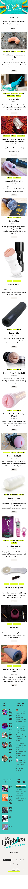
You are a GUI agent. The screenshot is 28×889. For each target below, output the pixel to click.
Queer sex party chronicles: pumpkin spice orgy (12, 726)
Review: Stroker (14, 498)
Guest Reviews (6, 51)
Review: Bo (14, 627)
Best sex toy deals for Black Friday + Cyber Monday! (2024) (11, 714)
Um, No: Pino (10, 817)
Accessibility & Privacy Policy (14, 870)
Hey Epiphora (7, 869)
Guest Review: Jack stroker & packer (14, 56)
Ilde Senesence (22, 710)
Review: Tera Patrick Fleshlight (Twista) (14, 415)
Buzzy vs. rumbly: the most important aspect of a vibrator (21, 752)
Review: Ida (11, 786)
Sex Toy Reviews (21, 51)
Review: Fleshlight (14, 456)
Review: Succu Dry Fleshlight (14, 373)
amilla (20, 760)
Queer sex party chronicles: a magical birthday (12, 758)
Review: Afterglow (11, 825)
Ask (16, 869)
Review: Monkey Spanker (14, 587)
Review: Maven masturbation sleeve (14, 670)
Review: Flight (14, 221)
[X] (17, 860)
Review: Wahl (19, 768)
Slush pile (21, 494)
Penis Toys (13, 51)
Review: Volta (14, 99)
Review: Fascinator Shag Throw (11, 809)
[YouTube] (24, 860)
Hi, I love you (14, 93)
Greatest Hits (7, 93)
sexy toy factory (19, 797)
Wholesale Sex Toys (19, 791)
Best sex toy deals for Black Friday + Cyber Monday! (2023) (11, 747)
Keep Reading (14, 70)
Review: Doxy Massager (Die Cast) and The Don (21, 719)
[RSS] (13, 864)
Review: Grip (14, 333)
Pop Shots (12, 540)
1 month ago (19, 739)
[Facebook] (13, 860)
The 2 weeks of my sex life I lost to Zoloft (10, 799)
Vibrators (18, 95)
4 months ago (20, 769)
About (11, 852)
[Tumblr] (10, 864)
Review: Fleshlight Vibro (14, 181)
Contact (16, 852)
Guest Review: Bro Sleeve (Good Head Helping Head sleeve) (14, 140)
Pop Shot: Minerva (14, 546)
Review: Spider (14, 284)
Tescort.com (19, 789)
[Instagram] (20, 860)
